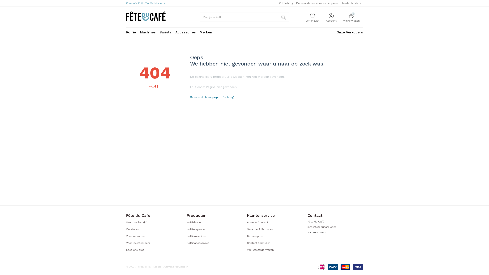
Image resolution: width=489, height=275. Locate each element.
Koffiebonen (194, 222)
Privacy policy (144, 266)
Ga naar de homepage (204, 97)
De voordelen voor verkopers (317, 3)
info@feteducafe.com (322, 226)
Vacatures (132, 229)
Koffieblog (286, 3)
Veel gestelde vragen (260, 249)
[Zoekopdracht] (284, 17)
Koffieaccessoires (198, 242)
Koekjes (157, 266)
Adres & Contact (257, 222)
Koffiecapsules (196, 229)
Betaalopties (255, 236)
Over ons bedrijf (136, 222)
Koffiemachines (196, 236)
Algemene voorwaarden (176, 266)
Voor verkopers (135, 236)
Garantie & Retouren (260, 229)
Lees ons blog (135, 249)
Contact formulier (258, 242)
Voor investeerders (138, 242)
